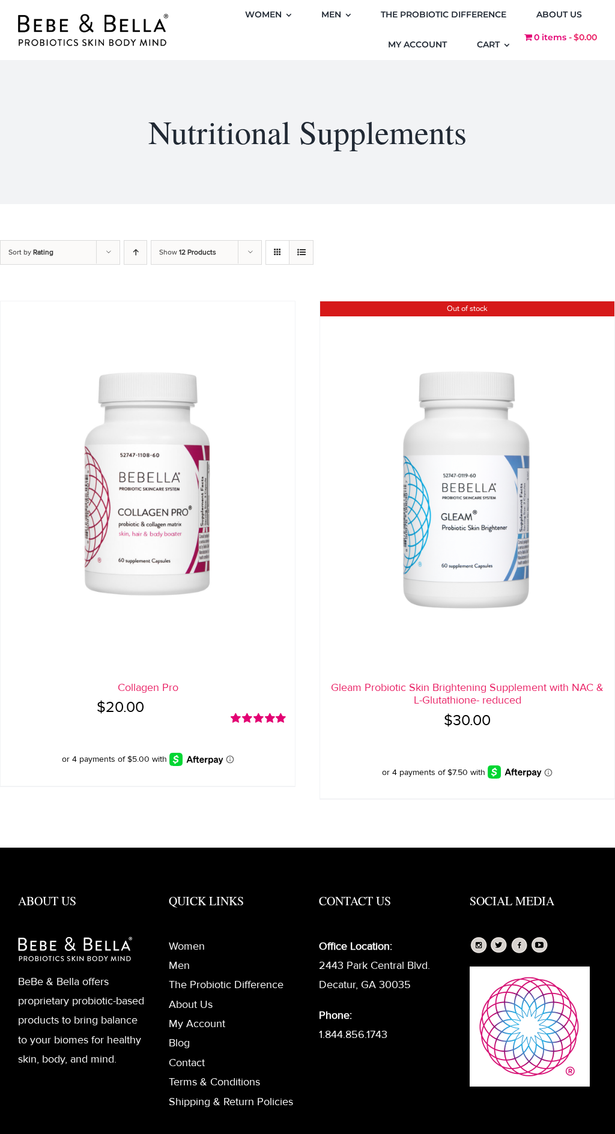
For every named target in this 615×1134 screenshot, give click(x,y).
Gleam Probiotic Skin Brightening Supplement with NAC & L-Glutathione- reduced (467, 694)
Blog (179, 1042)
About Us (191, 1004)
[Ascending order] (135, 252)
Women (187, 946)
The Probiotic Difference (226, 984)
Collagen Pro (148, 687)
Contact (187, 1062)
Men (179, 965)
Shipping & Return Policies (231, 1101)
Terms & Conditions (214, 1081)
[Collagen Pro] (148, 485)
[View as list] (301, 252)
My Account (197, 1023)
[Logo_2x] (93, 19)
